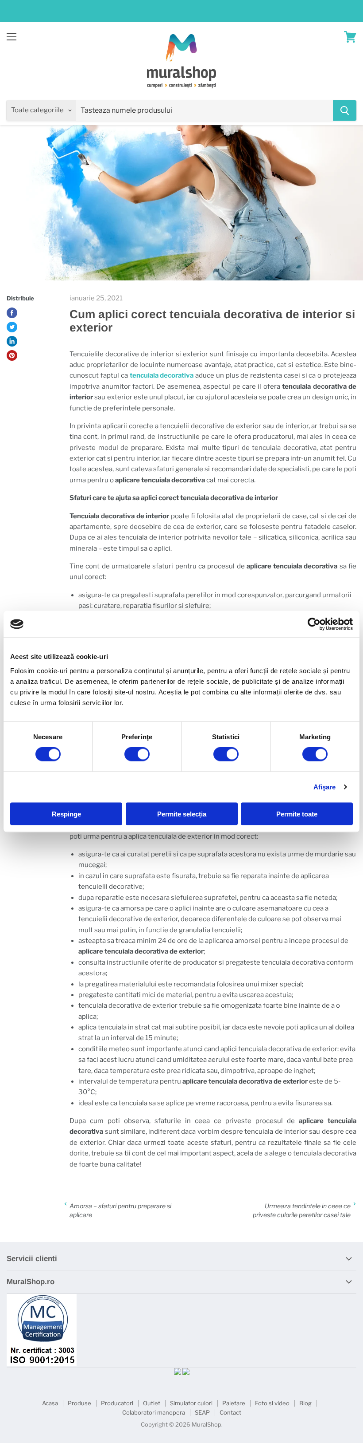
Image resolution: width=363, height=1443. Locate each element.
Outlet (151, 1403)
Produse (79, 1403)
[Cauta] (344, 110)
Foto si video (272, 1403)
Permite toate (296, 813)
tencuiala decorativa (162, 375)
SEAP (202, 1412)
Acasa (50, 1403)
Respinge (66, 813)
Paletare (233, 1403)
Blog (305, 1403)
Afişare (324, 787)
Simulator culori (191, 1403)
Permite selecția (181, 813)
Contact (230, 1412)
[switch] (137, 754)
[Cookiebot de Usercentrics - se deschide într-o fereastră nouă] (314, 624)
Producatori (117, 1403)
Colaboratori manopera (153, 1412)
